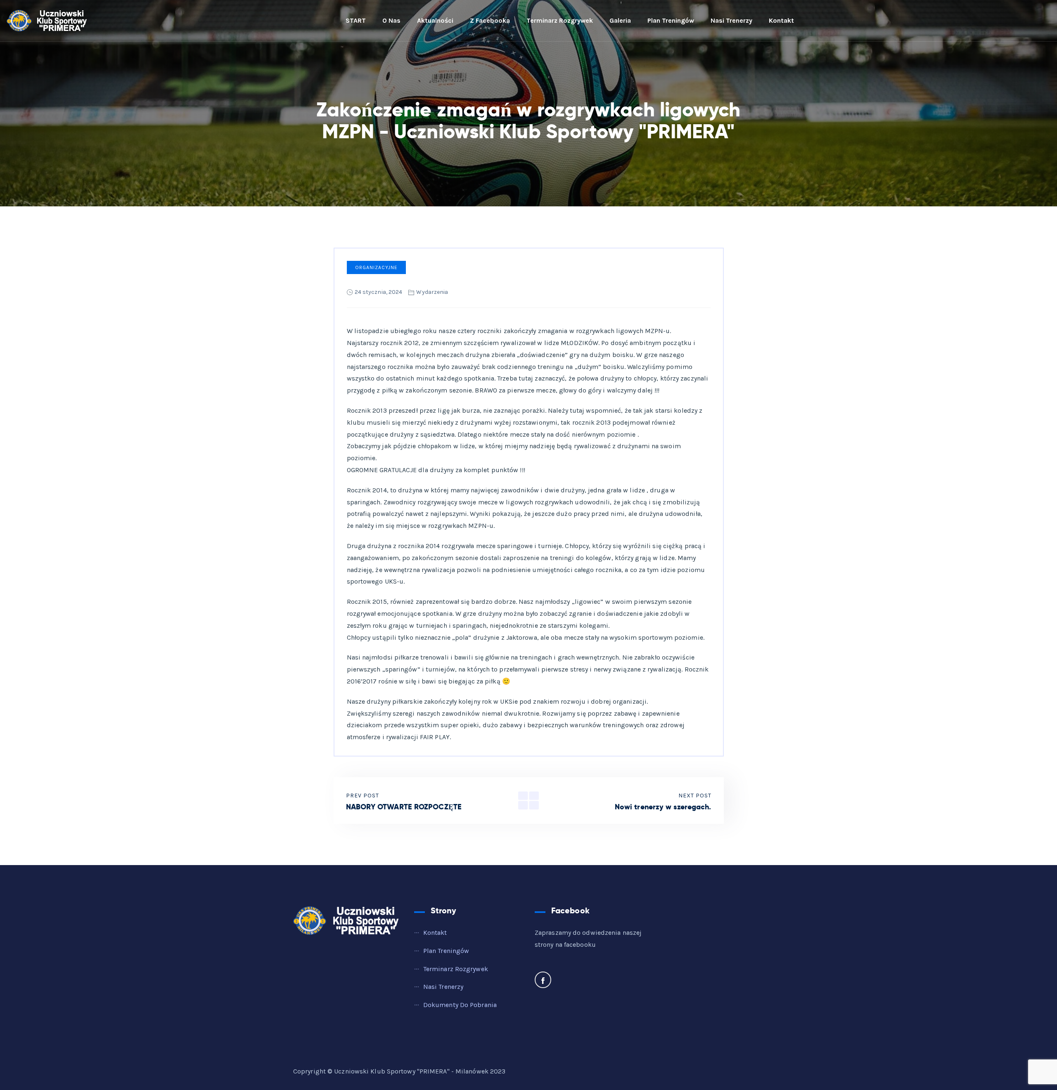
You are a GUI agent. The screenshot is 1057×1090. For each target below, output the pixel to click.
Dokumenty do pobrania (460, 1005)
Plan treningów (670, 20)
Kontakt (781, 20)
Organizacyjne (376, 267)
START (356, 20)
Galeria (620, 20)
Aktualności (435, 20)
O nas (391, 20)
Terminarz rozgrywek (559, 20)
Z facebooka (490, 20)
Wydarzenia (432, 292)
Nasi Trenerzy (731, 20)
